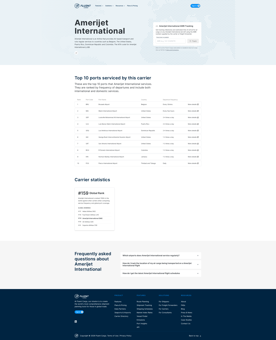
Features (117, 301)
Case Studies (186, 320)
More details (192, 104)
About (183, 301)
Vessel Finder (142, 316)
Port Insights (142, 323)
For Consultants (165, 312)
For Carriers (163, 309)
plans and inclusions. (172, 50)
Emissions (141, 320)
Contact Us (185, 323)
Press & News (186, 312)
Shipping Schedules (145, 309)
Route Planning (143, 301)
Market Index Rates (144, 312)
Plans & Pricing (120, 305)
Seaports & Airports (122, 312)
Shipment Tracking (144, 305)
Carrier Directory (121, 316)
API (138, 327)
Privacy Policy (125, 336)
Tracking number (162, 37)
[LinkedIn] (76, 322)
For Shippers (164, 301)
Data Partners (120, 309)
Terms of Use (112, 336)
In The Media (186, 316)
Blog (183, 309)
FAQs (183, 305)
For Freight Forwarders (168, 305)
